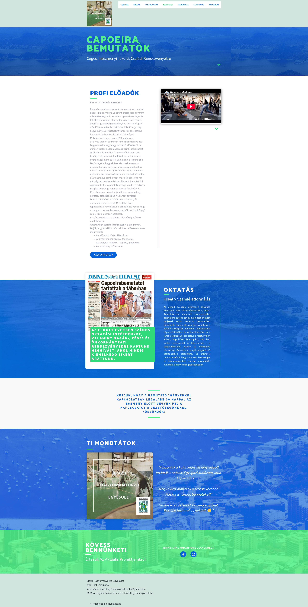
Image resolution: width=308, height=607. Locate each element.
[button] (103, 255)
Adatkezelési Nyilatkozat (107, 603)
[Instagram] (193, 554)
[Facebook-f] (183, 554)
